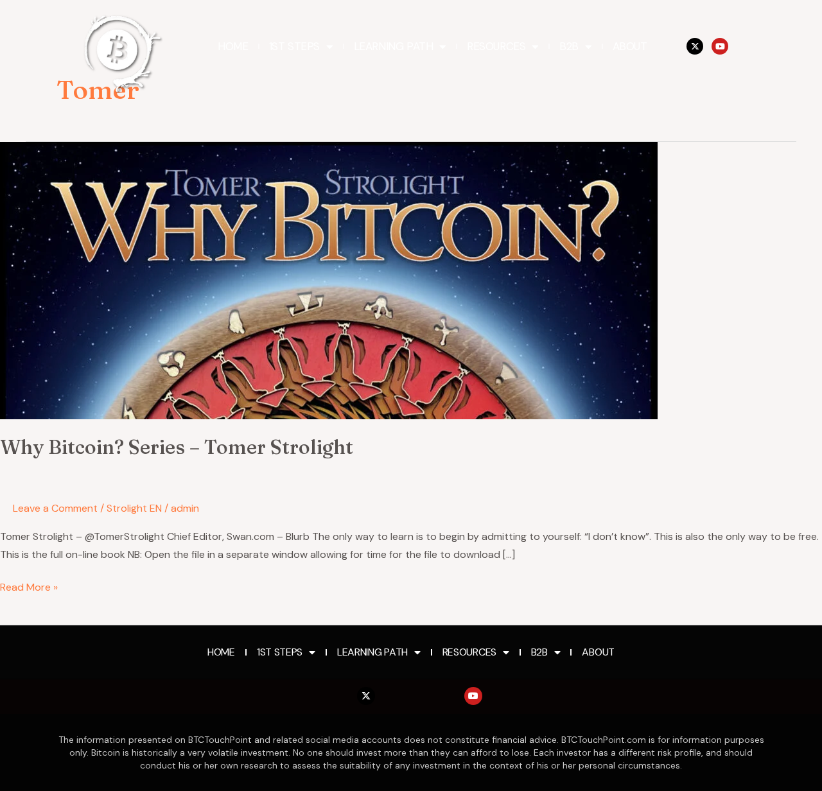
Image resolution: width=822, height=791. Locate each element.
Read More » (29, 586)
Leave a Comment (55, 508)
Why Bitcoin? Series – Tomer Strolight (176, 447)
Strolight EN (134, 508)
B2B (569, 46)
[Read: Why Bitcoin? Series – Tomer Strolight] (329, 279)
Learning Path (393, 46)
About (630, 46)
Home (233, 46)
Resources (496, 46)
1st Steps (294, 46)
